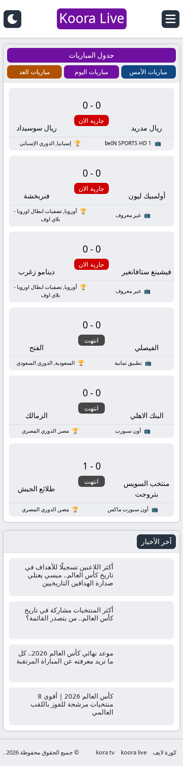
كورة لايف (164, 752)
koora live (134, 752)
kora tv (105, 752)
